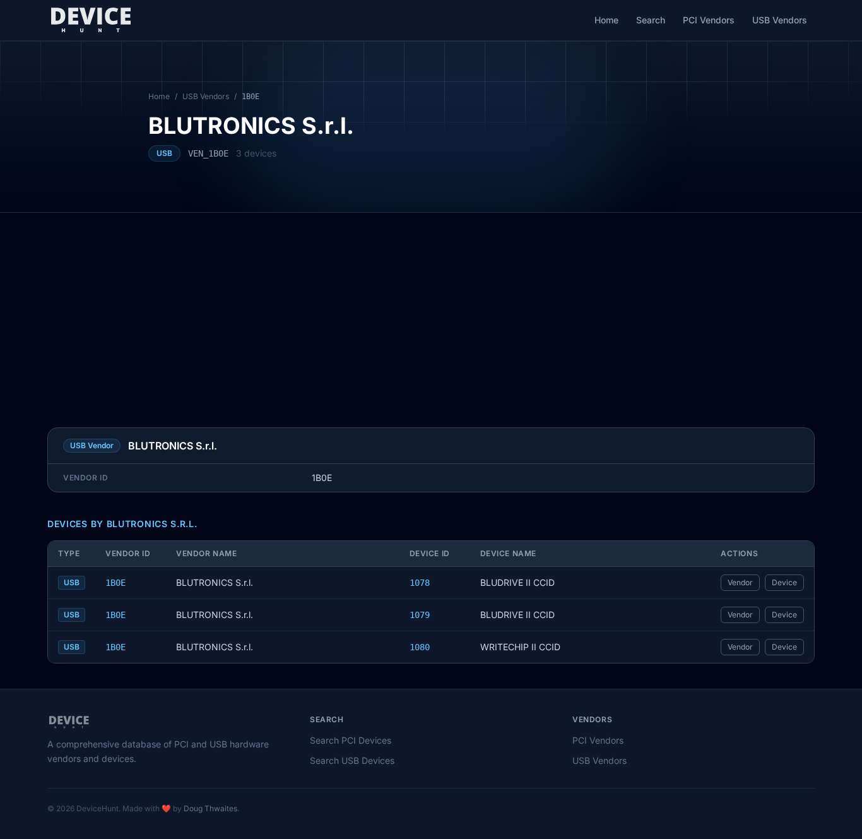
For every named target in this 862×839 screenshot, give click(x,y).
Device (784, 582)
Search (650, 20)
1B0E (115, 583)
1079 (420, 615)
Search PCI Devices (350, 740)
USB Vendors (779, 20)
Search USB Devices (352, 760)
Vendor (740, 582)
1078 (420, 583)
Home (606, 20)
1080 (420, 647)
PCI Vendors (709, 20)
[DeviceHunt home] (90, 20)
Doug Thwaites (210, 808)
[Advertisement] (431, 307)
